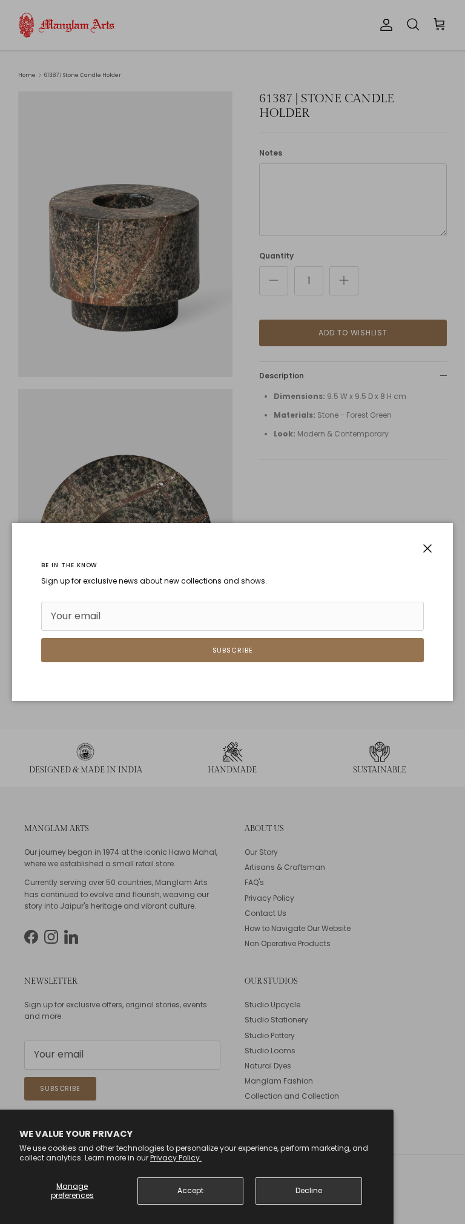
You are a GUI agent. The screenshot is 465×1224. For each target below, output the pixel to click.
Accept (190, 1190)
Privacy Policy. (176, 1158)
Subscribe (233, 650)
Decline (308, 1190)
